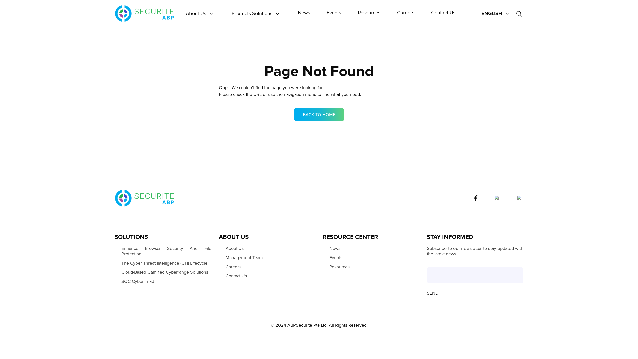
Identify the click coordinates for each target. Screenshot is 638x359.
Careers (233, 266)
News (334, 248)
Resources (339, 266)
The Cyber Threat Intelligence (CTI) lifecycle (164, 263)
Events (335, 257)
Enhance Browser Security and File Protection (166, 251)
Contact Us (236, 276)
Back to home (319, 114)
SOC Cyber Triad (137, 281)
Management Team (244, 257)
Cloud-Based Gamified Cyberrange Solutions (164, 272)
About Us (235, 248)
